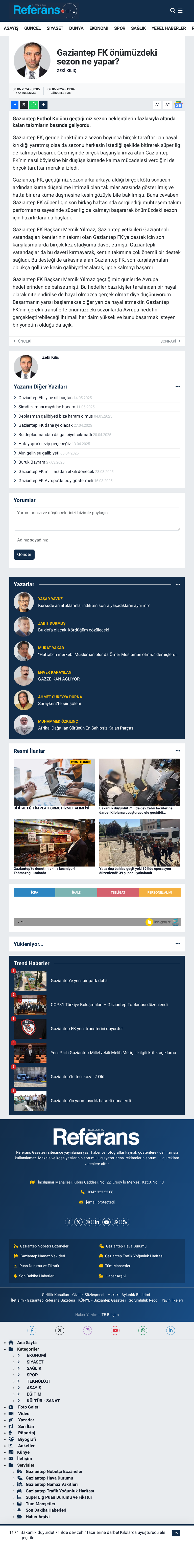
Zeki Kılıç (66, 70)
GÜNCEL (32, 28)
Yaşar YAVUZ (50, 599)
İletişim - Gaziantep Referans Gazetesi (43, 1300)
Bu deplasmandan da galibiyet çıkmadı (55, 434)
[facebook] (32, 1330)
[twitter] (59, 1330)
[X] (78, 1222)
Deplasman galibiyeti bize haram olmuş (56, 416)
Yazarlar (25, 1419)
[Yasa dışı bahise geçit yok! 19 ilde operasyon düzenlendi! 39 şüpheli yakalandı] (140, 842)
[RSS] (125, 1222)
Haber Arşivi (116, 1276)
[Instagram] (88, 1222)
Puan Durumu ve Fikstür (39, 1266)
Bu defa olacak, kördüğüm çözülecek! (73, 629)
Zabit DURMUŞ (51, 623)
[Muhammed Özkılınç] (24, 724)
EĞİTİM (33, 1394)
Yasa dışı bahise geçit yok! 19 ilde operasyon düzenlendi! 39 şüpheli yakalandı (135, 871)
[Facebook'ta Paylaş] (14, 105)
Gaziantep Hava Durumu (126, 1246)
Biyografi (26, 1439)
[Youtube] (106, 1222)
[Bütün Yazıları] (178, 386)
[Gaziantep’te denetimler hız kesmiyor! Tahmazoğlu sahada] (54, 842)
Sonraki (168, 341)
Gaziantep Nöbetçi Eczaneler (44, 1246)
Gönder (24, 554)
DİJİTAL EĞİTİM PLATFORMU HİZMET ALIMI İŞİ (51, 808)
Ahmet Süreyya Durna (60, 697)
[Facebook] (69, 1222)
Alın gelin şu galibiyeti (39, 453)
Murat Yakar (51, 648)
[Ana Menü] (180, 10)
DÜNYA (76, 28)
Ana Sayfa (27, 1342)
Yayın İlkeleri (172, 1300)
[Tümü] (178, 584)
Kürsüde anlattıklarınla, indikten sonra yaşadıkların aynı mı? (94, 605)
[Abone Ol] (178, 104)
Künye (23, 1452)
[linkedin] (170, 1330)
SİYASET (55, 28)
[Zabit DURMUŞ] (24, 626)
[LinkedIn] (97, 1222)
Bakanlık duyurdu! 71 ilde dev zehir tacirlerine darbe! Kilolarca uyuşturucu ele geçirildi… (136, 810)
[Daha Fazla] (43, 105)
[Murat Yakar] (24, 650)
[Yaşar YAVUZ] (24, 601)
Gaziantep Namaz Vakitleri (42, 1256)
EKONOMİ (98, 28)
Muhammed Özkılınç (58, 721)
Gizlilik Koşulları (55, 1294)
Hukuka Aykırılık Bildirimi (129, 1294)
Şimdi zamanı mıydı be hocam (47, 406)
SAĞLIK (138, 28)
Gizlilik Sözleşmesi (88, 1294)
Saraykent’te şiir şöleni (59, 703)
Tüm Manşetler (117, 1266)
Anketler (26, 1445)
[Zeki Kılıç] (32, 60)
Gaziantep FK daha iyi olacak (46, 425)
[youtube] (115, 1330)
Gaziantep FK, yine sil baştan (46, 397)
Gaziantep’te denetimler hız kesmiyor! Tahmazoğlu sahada (44, 871)
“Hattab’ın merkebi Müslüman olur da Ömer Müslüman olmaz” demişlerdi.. (108, 654)
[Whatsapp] (116, 1222)
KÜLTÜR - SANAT (43, 1400)
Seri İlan (25, 1426)
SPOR (119, 28)
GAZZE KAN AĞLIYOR (59, 678)
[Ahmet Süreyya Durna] (24, 699)
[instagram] (87, 1330)
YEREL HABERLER (169, 28)
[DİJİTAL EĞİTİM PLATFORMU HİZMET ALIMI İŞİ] (54, 782)
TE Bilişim (110, 1314)
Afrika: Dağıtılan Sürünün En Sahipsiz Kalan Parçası (86, 728)
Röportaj (26, 1432)
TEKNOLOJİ (38, 1381)
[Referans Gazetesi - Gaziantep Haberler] (44, 10)
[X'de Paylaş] (24, 105)
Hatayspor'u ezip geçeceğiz (45, 443)
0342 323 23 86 (100, 1192)
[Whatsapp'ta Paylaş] (33, 105)
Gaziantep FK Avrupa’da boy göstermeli (56, 480)
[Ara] (173, 10)
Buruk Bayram (32, 462)
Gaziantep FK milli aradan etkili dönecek (56, 471)
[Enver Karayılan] (24, 675)
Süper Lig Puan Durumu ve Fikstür (59, 1497)
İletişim (24, 1458)
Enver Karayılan (54, 672)
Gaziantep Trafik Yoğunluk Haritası (134, 1256)
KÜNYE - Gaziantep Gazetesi (102, 1300)
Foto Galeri (28, 1406)
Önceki (24, 341)
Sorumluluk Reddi (143, 1300)
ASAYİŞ (11, 28)
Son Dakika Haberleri (37, 1276)
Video (23, 1413)
